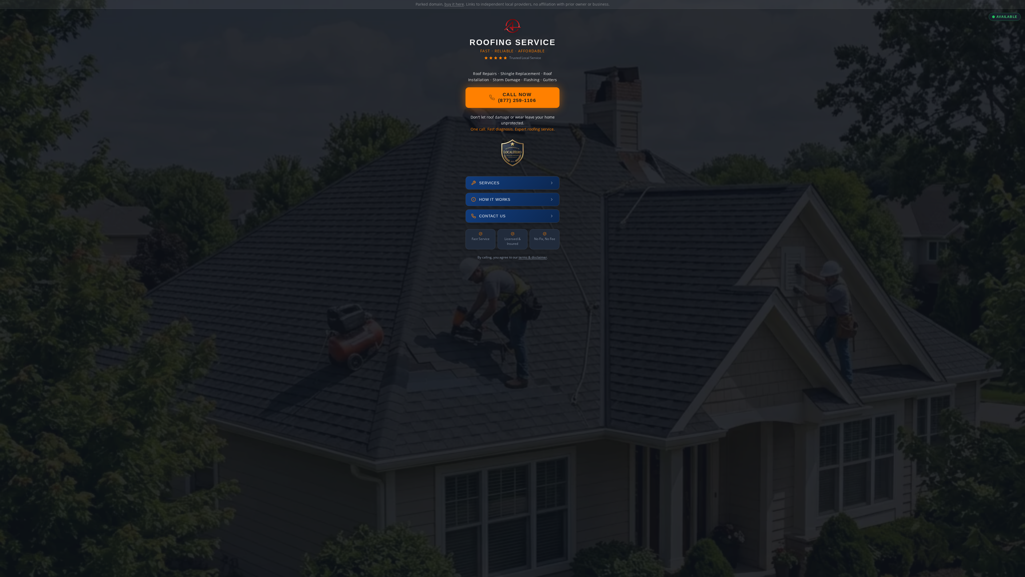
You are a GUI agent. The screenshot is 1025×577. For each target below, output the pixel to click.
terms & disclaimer (533, 257)
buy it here (454, 4)
